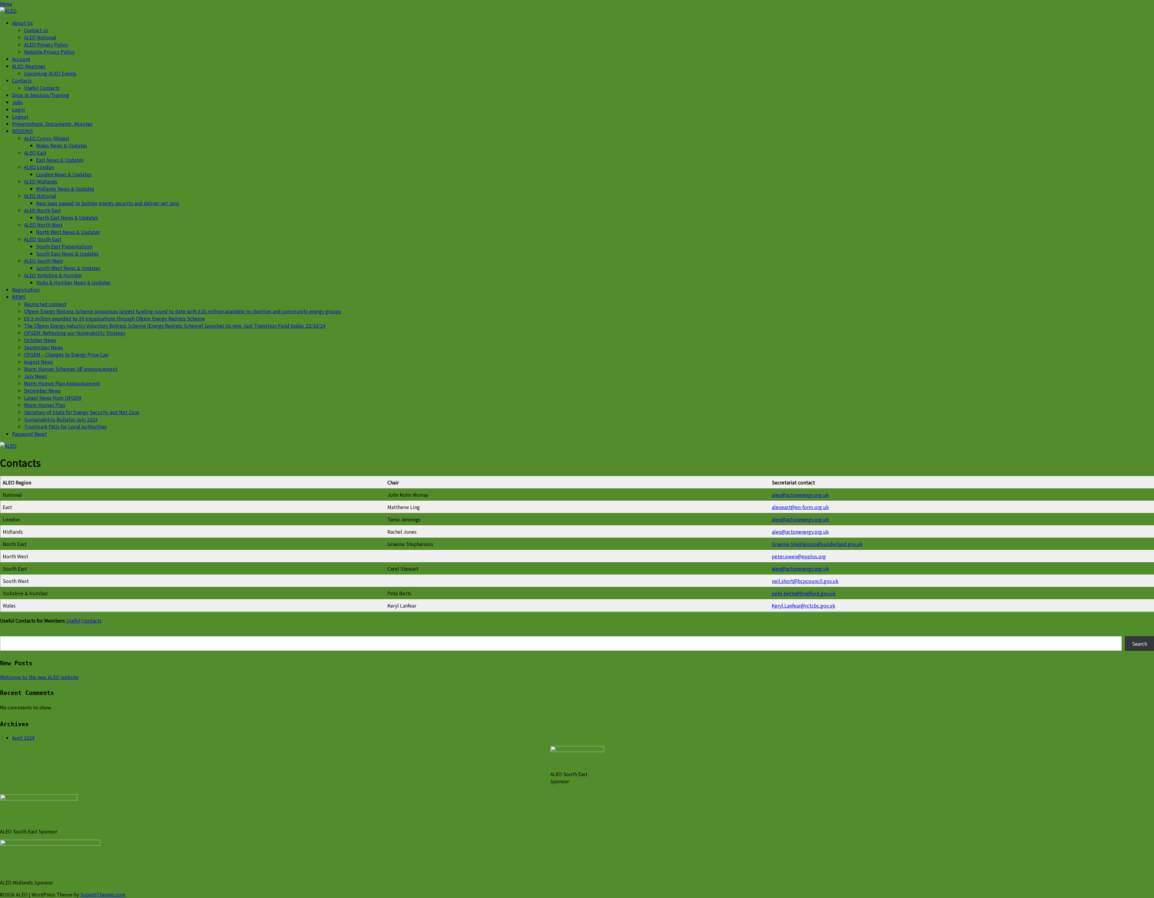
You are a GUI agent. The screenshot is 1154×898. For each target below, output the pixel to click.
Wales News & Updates (61, 145)
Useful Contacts (42, 87)
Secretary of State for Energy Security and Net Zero (81, 412)
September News (43, 347)
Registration (26, 289)
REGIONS (22, 131)
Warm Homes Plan (44, 404)
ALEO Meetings (28, 66)
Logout (20, 116)
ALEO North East (42, 210)
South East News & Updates (67, 253)
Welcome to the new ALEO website (39, 677)
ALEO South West (43, 260)
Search (1139, 643)
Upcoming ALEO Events (50, 73)
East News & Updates (60, 159)
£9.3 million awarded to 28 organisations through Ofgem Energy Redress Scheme (114, 318)
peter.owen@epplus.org (799, 556)
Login (18, 109)
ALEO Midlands (40, 181)
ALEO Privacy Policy (46, 44)
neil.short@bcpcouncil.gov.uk (805, 580)
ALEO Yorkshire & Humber (53, 275)
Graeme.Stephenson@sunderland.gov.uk (817, 544)
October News (40, 340)
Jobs (17, 102)
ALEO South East (42, 239)
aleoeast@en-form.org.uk (800, 507)
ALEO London (39, 167)
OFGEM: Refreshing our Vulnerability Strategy (74, 332)
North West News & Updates (68, 231)
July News (35, 376)
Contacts (22, 80)
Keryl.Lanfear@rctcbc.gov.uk (803, 605)
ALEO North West (43, 224)
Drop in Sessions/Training (40, 95)
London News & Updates (63, 174)
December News (42, 390)
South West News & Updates (68, 268)
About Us (22, 22)
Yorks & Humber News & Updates (73, 282)
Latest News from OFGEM (52, 397)
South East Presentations (64, 246)
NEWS (19, 296)
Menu (6, 3)
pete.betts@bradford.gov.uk (803, 593)
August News (38, 361)
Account (21, 58)
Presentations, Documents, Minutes (52, 123)
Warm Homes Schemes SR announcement (71, 368)
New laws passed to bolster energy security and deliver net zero (107, 203)
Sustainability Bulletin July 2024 (61, 419)
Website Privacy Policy (49, 51)
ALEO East (35, 152)
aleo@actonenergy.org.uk (800, 494)
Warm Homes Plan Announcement (62, 383)
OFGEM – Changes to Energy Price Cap (66, 354)
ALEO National (40, 37)
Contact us (36, 30)
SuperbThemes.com (103, 894)
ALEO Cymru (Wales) (46, 138)
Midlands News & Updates (65, 188)
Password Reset (29, 433)
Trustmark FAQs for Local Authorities (65, 426)
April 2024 (23, 737)
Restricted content (45, 304)
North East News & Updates (67, 217)
